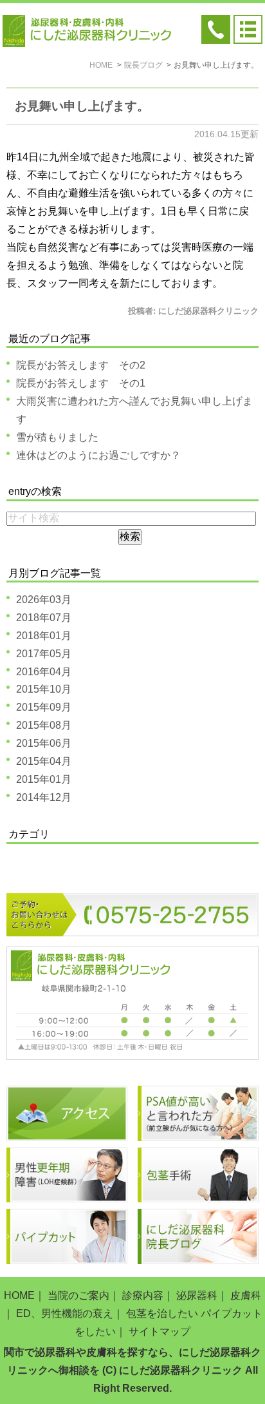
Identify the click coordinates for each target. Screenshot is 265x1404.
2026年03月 (43, 599)
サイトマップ (159, 1331)
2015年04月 (43, 761)
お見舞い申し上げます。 (82, 106)
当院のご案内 (78, 1295)
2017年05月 (43, 653)
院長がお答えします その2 (80, 365)
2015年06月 (43, 743)
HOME (19, 1295)
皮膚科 (245, 1295)
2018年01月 (43, 635)
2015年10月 (43, 689)
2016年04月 (43, 671)
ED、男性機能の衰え (64, 1313)
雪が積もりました (57, 437)
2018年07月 (43, 617)
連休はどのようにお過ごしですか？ (98, 455)
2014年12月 (43, 797)
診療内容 (142, 1295)
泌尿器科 (196, 1295)
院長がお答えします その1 (80, 383)
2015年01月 (43, 779)
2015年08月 (43, 725)
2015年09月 (43, 707)
